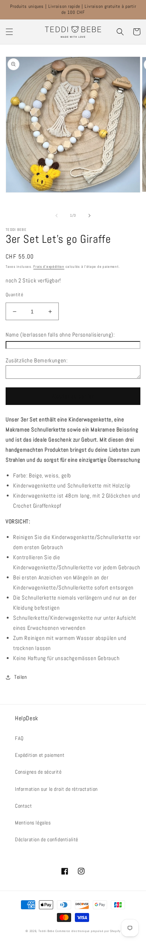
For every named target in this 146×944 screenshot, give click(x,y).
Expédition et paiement (39, 755)
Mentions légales (33, 822)
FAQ (19, 738)
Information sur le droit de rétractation (56, 789)
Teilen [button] (20, 677)
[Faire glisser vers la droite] (89, 215)
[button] (9, 32)
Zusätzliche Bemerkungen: (36, 360)
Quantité (14, 294)
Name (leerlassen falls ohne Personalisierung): (60, 334)
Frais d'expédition (48, 266)
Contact (23, 805)
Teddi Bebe (47, 931)
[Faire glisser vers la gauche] (56, 215)
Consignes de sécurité (38, 771)
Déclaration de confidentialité (46, 839)
